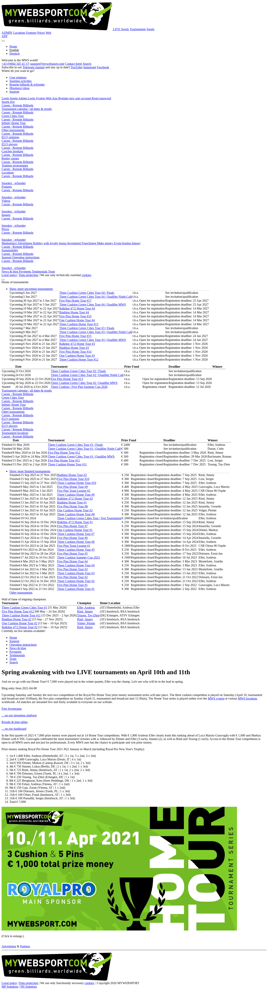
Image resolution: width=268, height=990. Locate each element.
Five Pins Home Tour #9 (72, 486)
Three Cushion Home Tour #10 (76, 482)
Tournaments (138, 29)
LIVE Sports (121, 29)
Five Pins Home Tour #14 (75, 351)
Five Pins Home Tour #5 (72, 553)
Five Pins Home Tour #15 (75, 336)
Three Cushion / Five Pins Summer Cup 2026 (79, 386)
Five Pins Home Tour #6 (72, 537)
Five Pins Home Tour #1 (72, 585)
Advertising (9, 946)
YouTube (76, 67)
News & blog (17, 648)
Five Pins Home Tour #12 (64, 452)
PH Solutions (28, 986)
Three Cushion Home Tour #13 (78, 324)
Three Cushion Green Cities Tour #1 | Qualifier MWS (81, 456)
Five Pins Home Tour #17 (75, 300)
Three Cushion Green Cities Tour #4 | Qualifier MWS (92, 304)
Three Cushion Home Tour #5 (76, 549)
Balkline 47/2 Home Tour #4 (77, 308)
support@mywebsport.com (47, 63)
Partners (25, 946)
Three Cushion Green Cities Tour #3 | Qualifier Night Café (95, 332)
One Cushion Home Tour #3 (77, 355)
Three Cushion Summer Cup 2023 (78, 557)
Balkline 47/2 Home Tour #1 (75, 522)
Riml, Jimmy (85, 611)
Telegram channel (34, 67)
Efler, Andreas (86, 607)
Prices (41, 32)
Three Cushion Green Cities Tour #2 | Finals (78, 371)
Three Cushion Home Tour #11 (67, 464)
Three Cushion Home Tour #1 (76, 589)
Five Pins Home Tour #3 (72, 569)
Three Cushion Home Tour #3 (76, 573)
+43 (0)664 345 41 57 (15, 63)
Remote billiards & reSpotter (27, 84)
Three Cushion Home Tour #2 (76, 581)
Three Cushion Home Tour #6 (76, 541)
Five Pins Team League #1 (73, 545)
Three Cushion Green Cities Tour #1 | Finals (75, 444)
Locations (19, 32)
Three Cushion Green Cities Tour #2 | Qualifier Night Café (87, 375)
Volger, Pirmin (86, 623)
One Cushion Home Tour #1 (75, 530)
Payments (15, 651)
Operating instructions (23, 644)
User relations (17, 77)
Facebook (103, 67)
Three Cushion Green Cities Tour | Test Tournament (89, 518)
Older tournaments (20, 592)
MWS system (216, 698)
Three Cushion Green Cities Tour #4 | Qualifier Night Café (95, 296)
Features (31, 32)
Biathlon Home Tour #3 (74, 347)
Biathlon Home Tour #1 (72, 502)
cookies (86, 275)
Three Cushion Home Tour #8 (76, 514)
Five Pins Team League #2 (73, 490)
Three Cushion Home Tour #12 (78, 359)
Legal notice (9, 275)
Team (12, 658)
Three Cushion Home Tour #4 (76, 565)
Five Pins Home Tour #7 (72, 526)
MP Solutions (10, 986)
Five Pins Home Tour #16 (75, 316)
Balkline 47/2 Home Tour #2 (75, 498)
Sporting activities (20, 81)
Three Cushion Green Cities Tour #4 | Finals (86, 292)
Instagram (89, 67)
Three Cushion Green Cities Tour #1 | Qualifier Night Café (84, 448)
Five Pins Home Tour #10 (73, 479)
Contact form (73, 63)
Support (14, 91)
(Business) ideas (19, 88)
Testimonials (17, 655)
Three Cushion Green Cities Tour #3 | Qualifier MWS (92, 340)
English (14, 50)
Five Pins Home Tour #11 (64, 460)
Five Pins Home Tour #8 (72, 506)
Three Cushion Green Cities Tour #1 (24, 607)
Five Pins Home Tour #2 (72, 577)
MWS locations (247, 698)
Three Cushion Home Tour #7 (76, 534)
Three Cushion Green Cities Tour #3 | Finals (86, 328)
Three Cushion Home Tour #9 (76, 494)
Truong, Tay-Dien (88, 615)
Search (87, 63)
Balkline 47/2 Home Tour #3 (77, 343)
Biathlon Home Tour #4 (74, 312)
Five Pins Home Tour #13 (67, 379)
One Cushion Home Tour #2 (75, 510)
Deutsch (14, 53)
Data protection (28, 275)
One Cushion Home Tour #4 (77, 320)
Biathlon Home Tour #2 (72, 475)
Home (13, 46)
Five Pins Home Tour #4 (72, 561)
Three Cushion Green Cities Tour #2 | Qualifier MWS (84, 383)
